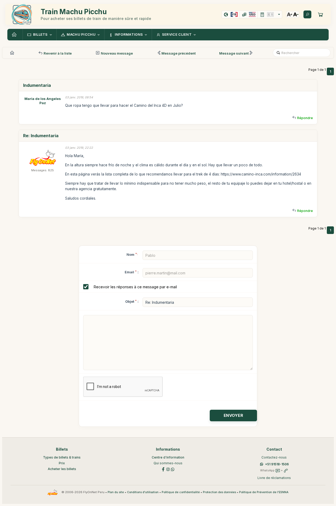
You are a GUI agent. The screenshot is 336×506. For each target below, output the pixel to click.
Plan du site (116, 492)
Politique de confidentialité (181, 492)
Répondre (305, 118)
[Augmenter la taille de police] (289, 14)
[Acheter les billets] (321, 14)
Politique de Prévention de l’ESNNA (263, 492)
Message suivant (234, 53)
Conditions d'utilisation (143, 492)
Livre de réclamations (274, 478)
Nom (132, 254)
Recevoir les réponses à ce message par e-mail (135, 287)
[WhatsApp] (172, 469)
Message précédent (178, 53)
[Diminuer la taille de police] (296, 14)
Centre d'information (168, 457)
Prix (62, 463)
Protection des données (219, 492)
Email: (132, 272)
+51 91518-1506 (277, 464)
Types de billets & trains (62, 457)
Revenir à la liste (57, 53)
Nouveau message (116, 53)
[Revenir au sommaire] (15, 34)
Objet (129, 301)
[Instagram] (168, 469)
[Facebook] (163, 469)
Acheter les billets (62, 469)
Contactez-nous (274, 457)
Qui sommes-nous (168, 463)
